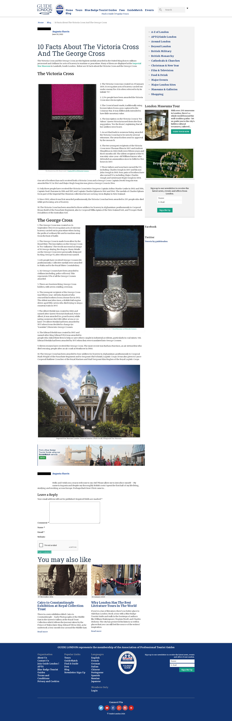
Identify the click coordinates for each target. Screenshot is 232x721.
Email (41, 532)
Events (149, 10)
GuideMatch (135, 10)
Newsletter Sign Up (74, 672)
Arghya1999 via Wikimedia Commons (78, 171)
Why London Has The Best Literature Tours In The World (114, 604)
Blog (68, 13)
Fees (122, 10)
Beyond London (161, 46)
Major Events (159, 79)
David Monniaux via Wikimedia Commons (125, 329)
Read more (42, 631)
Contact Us (43, 660)
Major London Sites (163, 84)
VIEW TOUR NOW (181, 131)
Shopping (157, 94)
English (95, 657)
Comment (43, 523)
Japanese (96, 681)
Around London (161, 41)
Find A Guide (108, 14)
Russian (95, 678)
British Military (161, 51)
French (95, 660)
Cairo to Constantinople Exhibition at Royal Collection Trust (60, 606)
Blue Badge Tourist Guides (101, 10)
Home (69, 10)
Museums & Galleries (164, 89)
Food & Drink (159, 75)
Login (94, 690)
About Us (42, 657)
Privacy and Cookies (48, 681)
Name (41, 527)
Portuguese (97, 672)
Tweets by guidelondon (156, 241)
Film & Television (162, 70)
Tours (78, 10)
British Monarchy (162, 56)
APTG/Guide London (163, 36)
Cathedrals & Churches (165, 60)
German (95, 663)
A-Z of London (160, 32)
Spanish (95, 675)
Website (41, 537)
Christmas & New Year (165, 65)
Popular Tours (122, 14)
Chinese (95, 669)
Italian (94, 666)
